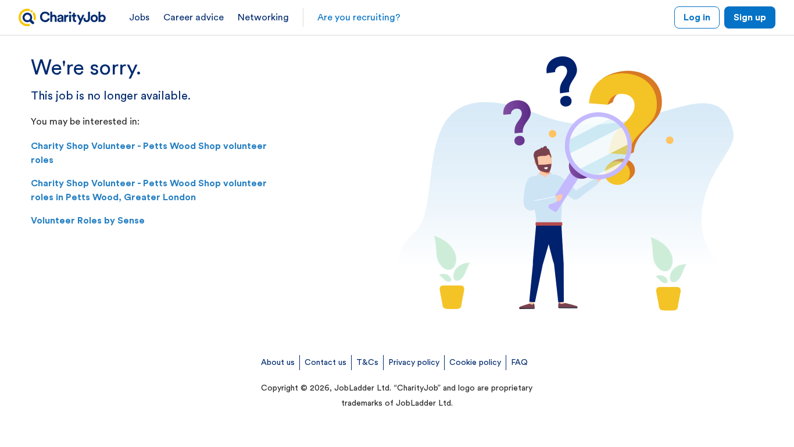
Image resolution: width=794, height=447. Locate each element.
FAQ (519, 363)
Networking (263, 17)
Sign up (750, 17)
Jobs (139, 17)
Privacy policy (413, 363)
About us (278, 363)
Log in (697, 17)
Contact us (325, 363)
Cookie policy (475, 363)
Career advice (193, 17)
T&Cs (367, 363)
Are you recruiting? (358, 17)
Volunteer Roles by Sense (88, 220)
